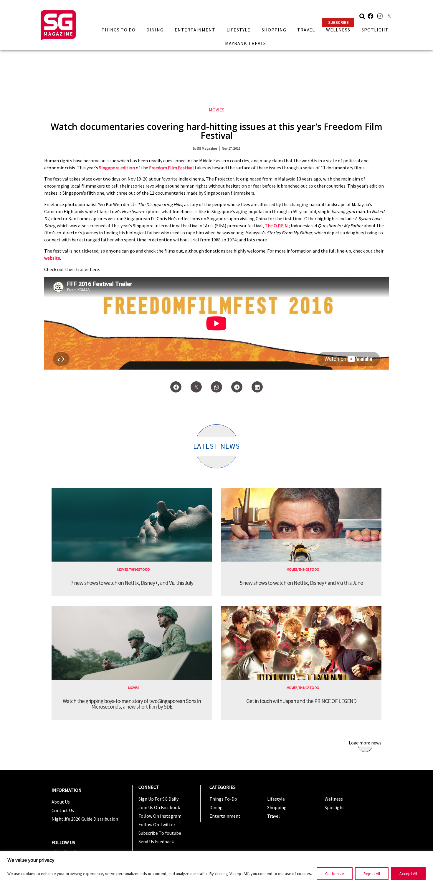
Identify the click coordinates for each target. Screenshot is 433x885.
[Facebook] (370, 16)
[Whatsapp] (216, 387)
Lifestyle (238, 30)
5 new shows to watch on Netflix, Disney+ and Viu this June (301, 582)
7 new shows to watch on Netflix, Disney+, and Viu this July (132, 582)
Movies (216, 110)
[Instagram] (380, 16)
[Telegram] (236, 387)
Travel (306, 30)
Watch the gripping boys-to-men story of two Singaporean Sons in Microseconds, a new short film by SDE (132, 703)
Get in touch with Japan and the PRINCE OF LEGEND (301, 700)
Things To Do (118, 30)
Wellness (338, 30)
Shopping (274, 30)
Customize (334, 873)
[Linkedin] (257, 387)
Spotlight (375, 30)
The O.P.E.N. (277, 225)
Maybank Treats (245, 43)
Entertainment (195, 30)
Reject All (371, 873)
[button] (338, 22)
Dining (154, 30)
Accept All (408, 873)
